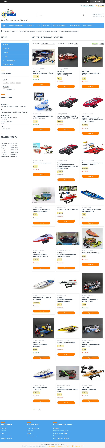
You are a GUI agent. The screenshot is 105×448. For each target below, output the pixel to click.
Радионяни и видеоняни (61, 431)
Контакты (46, 26)
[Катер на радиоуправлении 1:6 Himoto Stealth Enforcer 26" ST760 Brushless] (92, 101)
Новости (6, 48)
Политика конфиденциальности (73, 446)
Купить (41, 84)
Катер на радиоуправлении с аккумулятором (65, 299)
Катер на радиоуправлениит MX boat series (91, 344)
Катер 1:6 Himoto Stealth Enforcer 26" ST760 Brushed (67, 117)
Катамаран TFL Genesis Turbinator (42, 298)
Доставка (4, 428)
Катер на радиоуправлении (89, 388)
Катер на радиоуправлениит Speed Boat (67, 389)
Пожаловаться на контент (54, 446)
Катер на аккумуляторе (42, 163)
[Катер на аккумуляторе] (43, 148)
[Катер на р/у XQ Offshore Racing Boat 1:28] (92, 195)
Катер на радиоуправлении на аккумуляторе (90, 299)
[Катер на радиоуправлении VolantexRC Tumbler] (43, 238)
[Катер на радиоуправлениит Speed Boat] (68, 373)
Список (101, 43)
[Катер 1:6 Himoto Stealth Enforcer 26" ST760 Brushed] (68, 101)
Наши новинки (75, 26)
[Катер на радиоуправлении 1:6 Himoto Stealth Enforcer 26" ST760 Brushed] (68, 148)
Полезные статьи (33, 428)
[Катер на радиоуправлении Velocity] (43, 57)
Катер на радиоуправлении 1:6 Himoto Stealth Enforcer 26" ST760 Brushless (92, 118)
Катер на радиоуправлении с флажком (40, 344)
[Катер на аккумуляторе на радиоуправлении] (92, 148)
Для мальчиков (29, 31)
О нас (38, 26)
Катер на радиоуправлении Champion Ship (64, 73)
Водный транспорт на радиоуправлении (41, 210)
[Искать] (83, 15)
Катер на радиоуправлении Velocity (43, 72)
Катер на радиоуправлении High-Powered (91, 73)
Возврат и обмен (6, 438)
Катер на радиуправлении (67, 209)
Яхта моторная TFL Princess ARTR (40, 388)
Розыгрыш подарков (16, 26)
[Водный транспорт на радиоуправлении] (43, 195)
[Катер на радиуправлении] (68, 195)
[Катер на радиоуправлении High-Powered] (92, 57)
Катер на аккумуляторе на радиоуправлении (92, 164)
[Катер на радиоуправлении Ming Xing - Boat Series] (68, 238)
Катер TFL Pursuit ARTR (66, 343)
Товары (29, 26)
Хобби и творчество (60, 436)
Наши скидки (87, 26)
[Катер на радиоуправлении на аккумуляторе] (92, 283)
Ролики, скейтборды (60, 433)
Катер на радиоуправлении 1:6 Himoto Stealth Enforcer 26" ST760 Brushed (67, 165)
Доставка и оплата (59, 26)
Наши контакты (6, 436)
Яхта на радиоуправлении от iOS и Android (43, 117)
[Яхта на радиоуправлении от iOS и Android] (43, 101)
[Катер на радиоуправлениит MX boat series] (92, 328)
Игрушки (20, 31)
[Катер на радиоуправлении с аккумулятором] (68, 283)
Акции (29, 433)
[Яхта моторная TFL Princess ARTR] (43, 373)
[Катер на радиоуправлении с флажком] (43, 328)
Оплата (3, 431)
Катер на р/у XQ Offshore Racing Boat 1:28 (91, 210)
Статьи (5, 52)
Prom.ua (61, 444)
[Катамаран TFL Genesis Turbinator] (43, 283)
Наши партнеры (32, 436)
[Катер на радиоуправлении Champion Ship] (68, 57)
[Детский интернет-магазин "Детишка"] (8, 13)
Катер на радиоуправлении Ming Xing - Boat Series (66, 254)
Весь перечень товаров (61, 438)
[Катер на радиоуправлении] (92, 373)
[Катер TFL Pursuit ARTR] (68, 328)
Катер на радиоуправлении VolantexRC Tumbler (40, 254)
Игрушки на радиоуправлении (46, 31)
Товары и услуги (9, 31)
